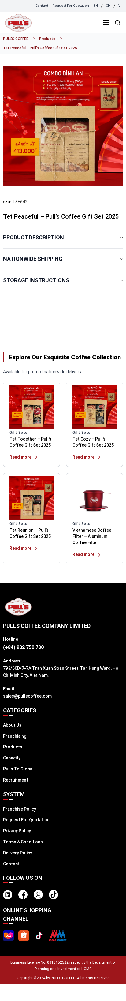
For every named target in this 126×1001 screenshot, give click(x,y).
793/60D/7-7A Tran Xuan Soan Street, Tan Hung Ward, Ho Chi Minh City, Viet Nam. (60, 672)
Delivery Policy (17, 852)
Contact (41, 6)
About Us (12, 725)
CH (108, 6)
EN (96, 6)
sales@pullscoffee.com (27, 696)
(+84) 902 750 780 (23, 647)
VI (119, 6)
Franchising (14, 736)
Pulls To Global (18, 769)
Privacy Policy (17, 830)
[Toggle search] (118, 23)
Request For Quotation (71, 6)
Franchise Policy (19, 809)
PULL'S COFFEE (15, 39)
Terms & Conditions (23, 841)
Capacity (11, 757)
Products (47, 39)
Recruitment (15, 780)
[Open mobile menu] (106, 22)
